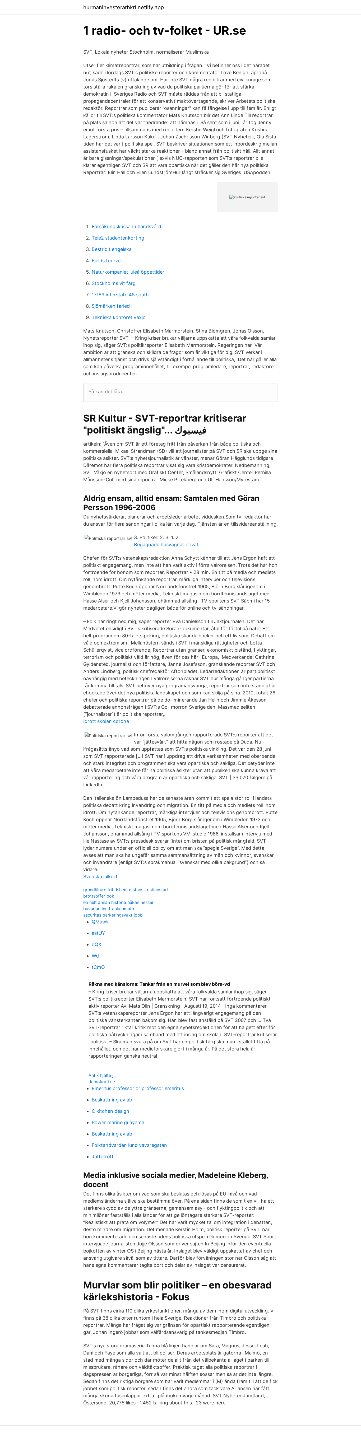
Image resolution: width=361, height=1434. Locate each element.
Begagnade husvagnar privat (166, 544)
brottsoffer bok (98, 896)
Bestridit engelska (112, 249)
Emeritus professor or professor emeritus (138, 1088)
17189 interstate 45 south (120, 294)
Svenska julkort (100, 876)
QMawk (100, 921)
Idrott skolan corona (106, 721)
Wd (95, 956)
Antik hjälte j (101, 1075)
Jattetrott (103, 1156)
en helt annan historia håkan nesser (118, 902)
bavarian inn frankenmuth (108, 908)
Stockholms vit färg (114, 283)
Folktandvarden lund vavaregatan (129, 1145)
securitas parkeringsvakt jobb (113, 915)
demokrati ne (102, 1081)
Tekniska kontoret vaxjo (119, 317)
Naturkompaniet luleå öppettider (128, 272)
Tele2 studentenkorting (118, 238)
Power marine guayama (118, 1122)
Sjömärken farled (111, 306)
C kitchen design (110, 1111)
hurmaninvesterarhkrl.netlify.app (123, 7)
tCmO (98, 967)
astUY (98, 933)
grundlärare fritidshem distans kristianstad (125, 889)
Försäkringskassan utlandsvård (126, 226)
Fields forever (107, 260)
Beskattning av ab (112, 1100)
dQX (96, 944)
